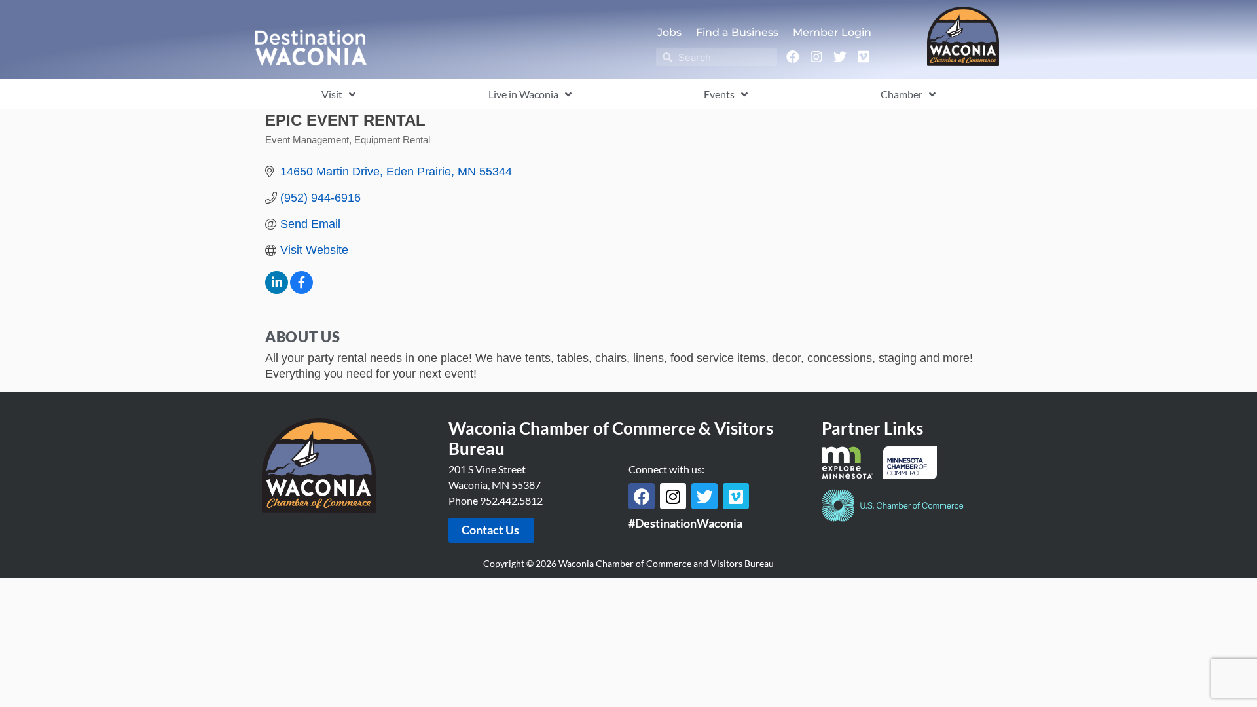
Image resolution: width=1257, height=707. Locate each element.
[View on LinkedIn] (276, 290)
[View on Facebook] (301, 290)
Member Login (832, 32)
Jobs (669, 32)
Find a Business (737, 32)
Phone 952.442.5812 (495, 500)
